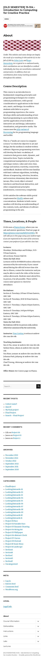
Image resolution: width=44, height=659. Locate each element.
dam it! (8, 407)
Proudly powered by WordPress (29, 655)
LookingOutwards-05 (14, 501)
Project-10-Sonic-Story (14, 544)
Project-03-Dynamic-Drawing (17, 527)
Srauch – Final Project (14, 415)
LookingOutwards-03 (14, 495)
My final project (12, 410)
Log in (8, 581)
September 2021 (11, 467)
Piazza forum (19, 227)
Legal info (7, 606)
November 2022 (11, 458)
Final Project (10, 413)
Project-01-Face (11, 521)
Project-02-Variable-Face (15, 524)
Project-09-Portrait (13, 541)
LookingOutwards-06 (14, 504)
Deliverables (8, 626)
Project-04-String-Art (14, 529)
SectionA (9, 550)
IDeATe (20, 198)
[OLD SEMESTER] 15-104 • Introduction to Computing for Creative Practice (20, 10)
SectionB (9, 552)
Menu (7, 19)
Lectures (7, 646)
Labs (5, 641)
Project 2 (16, 438)
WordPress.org (11, 590)
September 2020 (12, 469)
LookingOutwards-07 (14, 506)
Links (5, 636)
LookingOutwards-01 (14, 489)
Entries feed (10, 584)
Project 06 (16, 432)
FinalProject (10, 486)
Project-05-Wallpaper (14, 532)
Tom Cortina (18, 333)
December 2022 (11, 455)
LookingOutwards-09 (14, 512)
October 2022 (10, 461)
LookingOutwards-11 (13, 518)
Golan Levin (18, 60)
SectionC (9, 555)
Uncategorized (11, 564)
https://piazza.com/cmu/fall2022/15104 (19, 233)
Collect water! (11, 404)
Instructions (8, 631)
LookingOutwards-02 (14, 492)
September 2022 (12, 464)
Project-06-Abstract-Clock (16, 535)
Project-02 (17, 435)
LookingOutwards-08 (14, 509)
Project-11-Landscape (13, 547)
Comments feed (11, 587)
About (6, 616)
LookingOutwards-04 (14, 498)
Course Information (11, 621)
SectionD (9, 558)
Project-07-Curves (12, 538)
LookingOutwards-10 (14, 515)
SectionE (9, 561)
